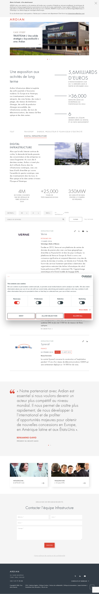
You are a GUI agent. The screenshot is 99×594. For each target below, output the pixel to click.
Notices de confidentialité (56, 585)
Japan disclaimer (82, 585)
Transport (29, 132)
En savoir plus (46, 329)
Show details (83, 310)
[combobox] (48, 213)
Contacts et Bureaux (79, 581)
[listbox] (10, 213)
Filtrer (75, 219)
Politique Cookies (43, 585)
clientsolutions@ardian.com (76, 13)
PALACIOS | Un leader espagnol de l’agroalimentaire (24, 38)
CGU (26, 585)
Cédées (66, 212)
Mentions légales (33, 585)
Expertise (19, 483)
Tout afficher (88, 219)
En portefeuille (59, 213)
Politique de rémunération (70, 585)
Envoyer (49, 545)
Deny (21, 316)
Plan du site (44, 587)
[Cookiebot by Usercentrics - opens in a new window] (83, 276)
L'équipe (60, 483)
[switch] (38, 302)
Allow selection (49, 316)
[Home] (17, 19)
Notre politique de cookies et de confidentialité (49, 555)
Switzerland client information (32, 587)
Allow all (77, 316)
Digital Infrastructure (35, 136)
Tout (12, 132)
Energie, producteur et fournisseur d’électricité (59, 132)
